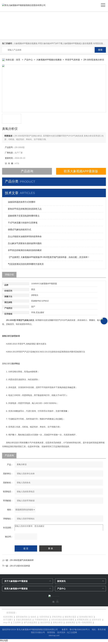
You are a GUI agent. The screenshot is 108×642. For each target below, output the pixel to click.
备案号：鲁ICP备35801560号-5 (76, 629)
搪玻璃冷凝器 (70, 617)
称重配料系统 (83, 619)
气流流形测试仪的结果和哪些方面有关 (26, 264)
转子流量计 (8, 619)
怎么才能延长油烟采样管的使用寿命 (25, 236)
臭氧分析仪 (58, 622)
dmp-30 (6, 622)
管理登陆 (51, 632)
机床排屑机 (8, 617)
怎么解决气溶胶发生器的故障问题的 (25, 243)
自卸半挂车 (96, 619)
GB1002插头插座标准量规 (62, 619)
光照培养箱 (44, 617)
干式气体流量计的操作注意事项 (22, 222)
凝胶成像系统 (22, 617)
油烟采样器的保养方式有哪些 (21, 202)
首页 (18, 59)
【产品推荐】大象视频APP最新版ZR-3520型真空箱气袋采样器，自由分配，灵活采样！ (49, 257)
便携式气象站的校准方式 (19, 229)
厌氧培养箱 (57, 617)
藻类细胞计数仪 (86, 617)
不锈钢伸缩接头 (41, 619)
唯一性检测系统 (85, 622)
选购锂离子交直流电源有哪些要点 (24, 216)
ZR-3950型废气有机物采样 (22, 560)
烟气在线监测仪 (30, 622)
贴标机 (33, 617)
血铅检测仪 (70, 622)
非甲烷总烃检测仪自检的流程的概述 (25, 250)
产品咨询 (27, 171)
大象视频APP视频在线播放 (49, 59)
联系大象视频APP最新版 (81, 171)
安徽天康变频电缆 (24, 619)
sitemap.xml (54, 635)
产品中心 (28, 59)
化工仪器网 (72, 632)
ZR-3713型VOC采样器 (20, 566)
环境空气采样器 (72, 59)
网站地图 (4, 640)
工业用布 (17, 622)
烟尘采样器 (45, 622)
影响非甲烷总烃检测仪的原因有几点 (25, 209)
